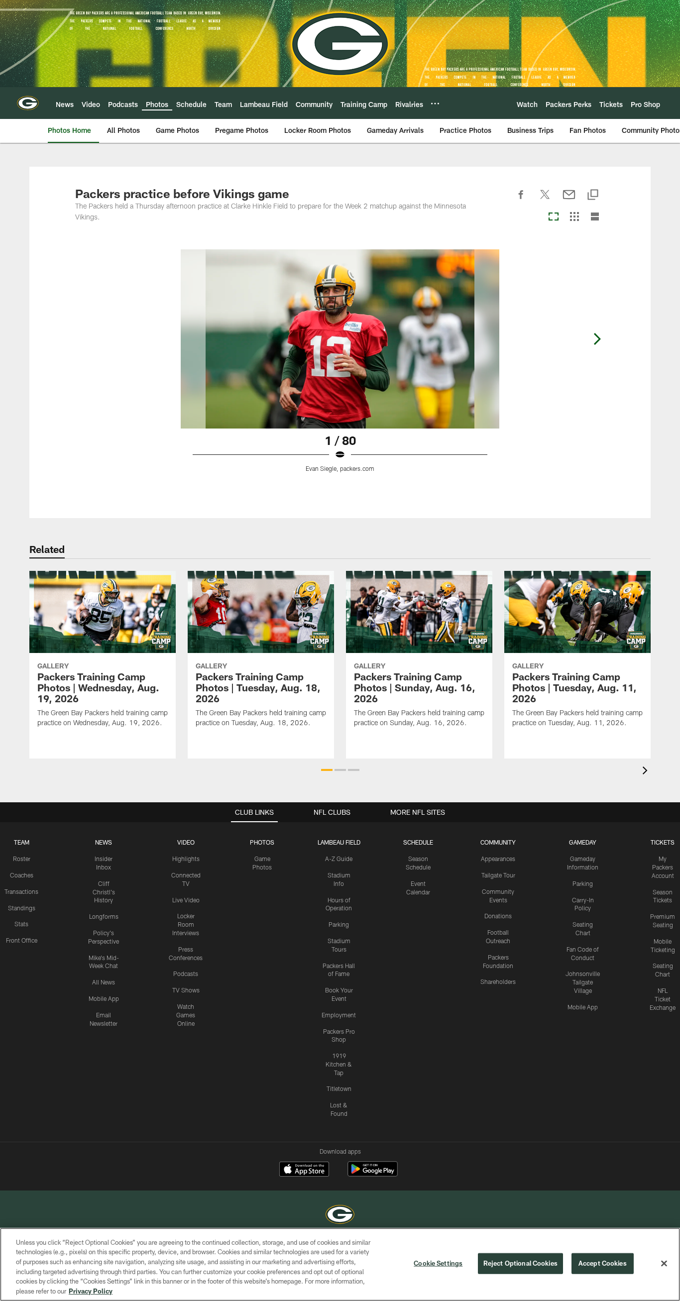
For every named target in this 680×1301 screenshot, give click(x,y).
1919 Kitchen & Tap (339, 1064)
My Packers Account (663, 867)
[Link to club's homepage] (28, 103)
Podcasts (185, 973)
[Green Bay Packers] (340, 1215)
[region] (340, 1264)
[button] (327, 769)
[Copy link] (593, 195)
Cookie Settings (438, 1263)
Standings (21, 907)
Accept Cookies (602, 1263)
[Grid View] (574, 217)
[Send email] (569, 200)
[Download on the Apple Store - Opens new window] (304, 1170)
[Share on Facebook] (521, 200)
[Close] (664, 1264)
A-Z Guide (338, 858)
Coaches (21, 874)
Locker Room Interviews (185, 924)
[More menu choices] (435, 104)
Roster (21, 858)
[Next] (597, 339)
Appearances (498, 858)
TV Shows (186, 989)
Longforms (103, 916)
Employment (339, 1014)
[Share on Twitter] (545, 200)
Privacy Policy (91, 1291)
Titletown (339, 1088)
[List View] (595, 217)
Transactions (21, 891)
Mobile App (104, 998)
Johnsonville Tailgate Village (583, 982)
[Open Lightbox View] (340, 366)
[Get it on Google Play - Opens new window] (373, 1174)
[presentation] (647, 771)
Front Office (21, 940)
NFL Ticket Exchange (663, 999)
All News (103, 981)
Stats (21, 923)
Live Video (186, 899)
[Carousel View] (554, 217)
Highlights (186, 858)
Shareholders (498, 981)
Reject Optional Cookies (520, 1263)
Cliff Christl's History (104, 892)
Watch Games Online (185, 1015)
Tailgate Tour (498, 874)
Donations (498, 915)
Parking (339, 924)
